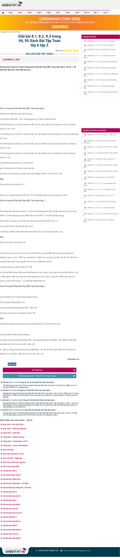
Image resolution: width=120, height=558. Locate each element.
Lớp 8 (68, 12)
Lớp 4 (30, 12)
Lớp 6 (49, 12)
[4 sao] (74, 50)
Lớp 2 (11, 12)
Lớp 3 (20, 12)
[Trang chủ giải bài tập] (12, 6)
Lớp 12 (105, 12)
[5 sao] (77, 50)
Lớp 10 (86, 12)
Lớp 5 (39, 12)
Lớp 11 (96, 12)
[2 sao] (68, 50)
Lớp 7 (58, 12)
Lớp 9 (77, 12)
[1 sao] (65, 50)
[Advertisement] (39, 90)
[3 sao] (71, 50)
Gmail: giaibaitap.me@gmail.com (77, 550)
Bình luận (12, 364)
